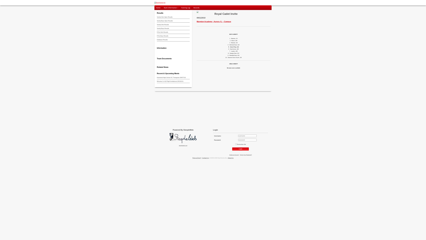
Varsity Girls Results (163, 24)
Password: (217, 140)
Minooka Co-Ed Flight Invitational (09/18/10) (170, 81)
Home (158, 8)
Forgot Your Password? (246, 154)
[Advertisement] (213, 109)
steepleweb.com (183, 145)
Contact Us (205, 158)
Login (240, 149)
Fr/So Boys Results (162, 36)
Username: (217, 136)
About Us (231, 158)
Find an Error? (196, 158)
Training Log (185, 8)
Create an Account (234, 154)
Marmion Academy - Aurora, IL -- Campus (214, 22)
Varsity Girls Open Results (165, 17)
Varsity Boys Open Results (165, 21)
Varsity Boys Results (163, 28)
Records (196, 8)
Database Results (162, 40)
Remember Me (241, 144)
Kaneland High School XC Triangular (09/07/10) (171, 77)
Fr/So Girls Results (162, 32)
